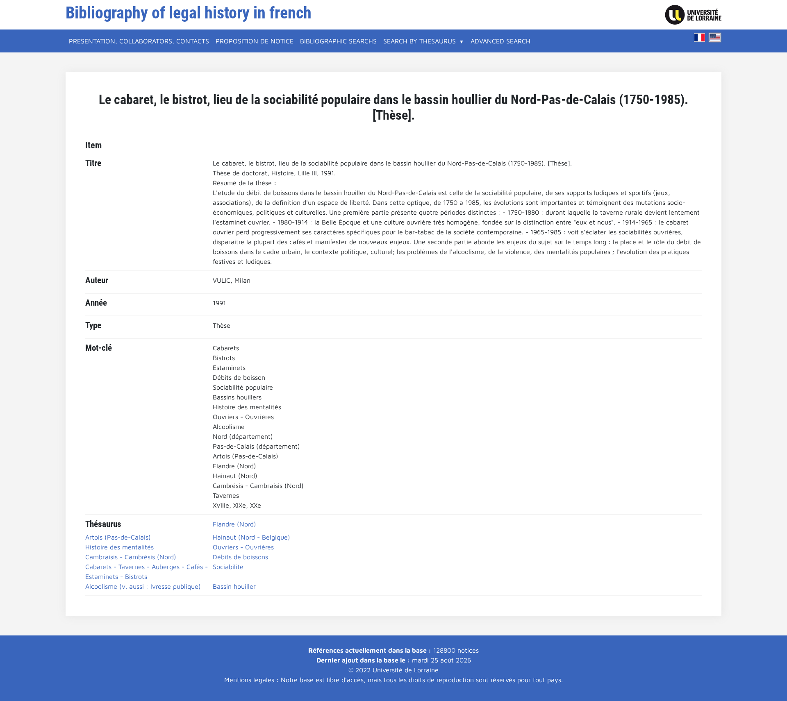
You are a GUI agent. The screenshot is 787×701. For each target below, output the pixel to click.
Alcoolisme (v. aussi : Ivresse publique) (143, 586)
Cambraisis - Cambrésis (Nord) (130, 556)
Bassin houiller (234, 586)
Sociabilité (228, 566)
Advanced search (500, 41)
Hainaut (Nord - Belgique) (251, 537)
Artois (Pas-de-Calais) (118, 537)
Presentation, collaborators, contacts (139, 41)
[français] (699, 37)
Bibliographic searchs (338, 41)
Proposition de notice (254, 41)
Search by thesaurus (419, 41)
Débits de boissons (240, 556)
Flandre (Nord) (234, 524)
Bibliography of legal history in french (189, 13)
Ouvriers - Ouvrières (243, 547)
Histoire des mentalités (119, 547)
